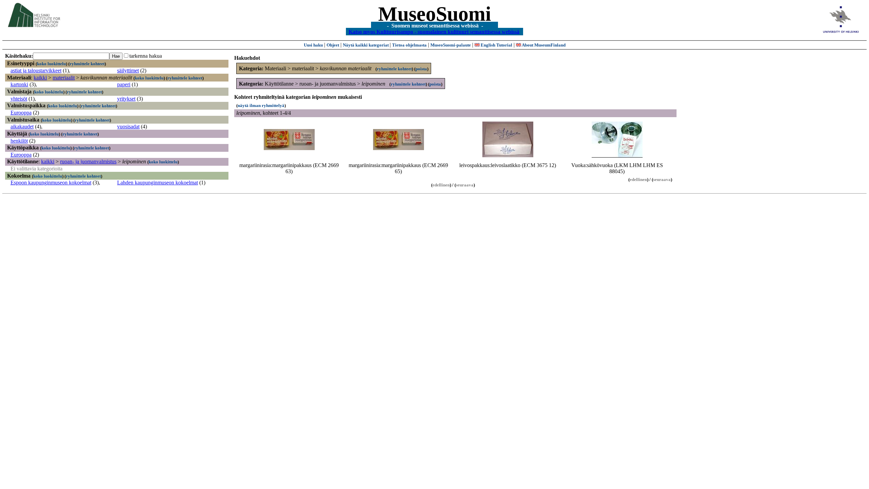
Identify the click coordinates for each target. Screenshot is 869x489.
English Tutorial (496, 45)
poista (421, 68)
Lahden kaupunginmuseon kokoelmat (157, 182)
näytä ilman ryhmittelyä (261, 105)
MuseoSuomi (434, 14)
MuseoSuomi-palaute (450, 45)
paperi (123, 84)
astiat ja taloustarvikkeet (36, 70)
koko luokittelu (51, 63)
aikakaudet (22, 126)
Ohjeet (333, 45)
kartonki (19, 84)
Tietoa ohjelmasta (409, 45)
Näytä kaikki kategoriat (366, 45)
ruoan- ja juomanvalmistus (88, 161)
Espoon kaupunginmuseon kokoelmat (51, 182)
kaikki (40, 77)
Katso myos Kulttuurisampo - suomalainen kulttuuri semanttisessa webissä (434, 31)
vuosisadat (128, 126)
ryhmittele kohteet (87, 63)
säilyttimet (128, 70)
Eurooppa (21, 112)
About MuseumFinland (543, 45)
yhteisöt (19, 99)
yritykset (126, 99)
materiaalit (64, 77)
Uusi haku (313, 45)
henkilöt (19, 141)
